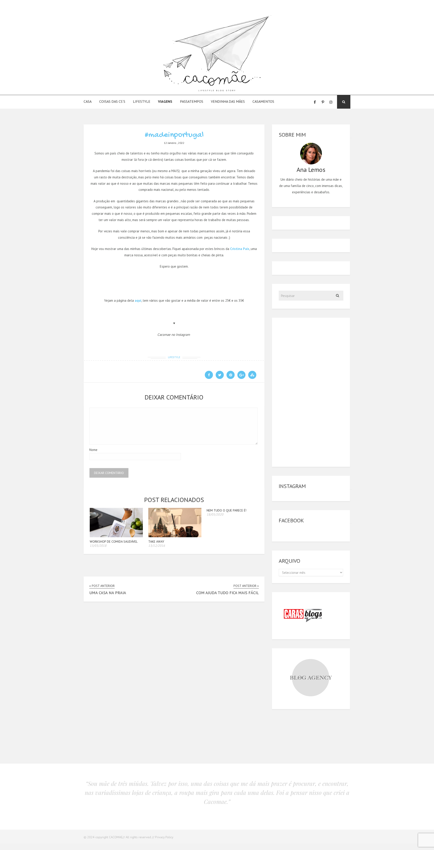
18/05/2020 (215, 514)
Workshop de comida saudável (114, 541)
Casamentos (263, 101)
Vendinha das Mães (228, 101)
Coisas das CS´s (112, 101)
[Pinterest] (323, 102)
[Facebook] (314, 102)
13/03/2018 (98, 545)
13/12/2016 (156, 545)
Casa (88, 101)
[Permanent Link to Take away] (174, 536)
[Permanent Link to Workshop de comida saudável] (116, 536)
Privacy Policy (164, 837)
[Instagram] (331, 102)
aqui (138, 300)
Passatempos (191, 101)
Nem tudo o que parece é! (226, 510)
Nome (93, 450)
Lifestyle (141, 101)
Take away (156, 541)
